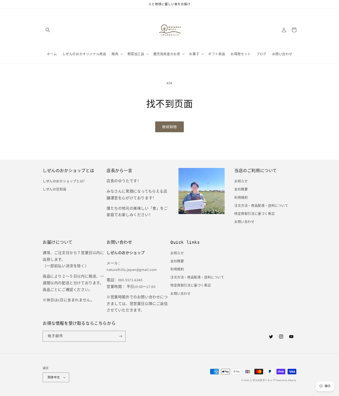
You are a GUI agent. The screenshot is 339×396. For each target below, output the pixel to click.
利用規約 (241, 197)
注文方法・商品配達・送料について (261, 205)
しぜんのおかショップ (262, 380)
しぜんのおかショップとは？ (64, 181)
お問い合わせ (244, 222)
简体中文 (54, 377)
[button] (48, 30)
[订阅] (120, 336)
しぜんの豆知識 (54, 189)
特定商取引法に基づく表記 (254, 213)
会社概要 (241, 189)
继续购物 (169, 127)
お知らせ (241, 181)
